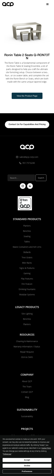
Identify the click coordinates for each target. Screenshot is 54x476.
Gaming (27, 273)
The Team (27, 386)
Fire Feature (27, 284)
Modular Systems (27, 294)
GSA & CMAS (27, 357)
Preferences (27, 471)
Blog (27, 397)
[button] (47, 4)
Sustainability (27, 416)
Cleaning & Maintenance (27, 341)
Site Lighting (27, 313)
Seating (27, 236)
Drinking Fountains (27, 289)
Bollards (27, 252)
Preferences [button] (7, 454)
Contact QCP (27, 391)
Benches (27, 231)
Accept (27, 460)
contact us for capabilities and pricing (27, 124)
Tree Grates (27, 257)
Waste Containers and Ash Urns (27, 247)
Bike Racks (27, 262)
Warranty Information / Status (27, 346)
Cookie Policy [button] (46, 448)
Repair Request (27, 351)
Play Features (27, 278)
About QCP (27, 381)
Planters (27, 225)
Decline (27, 466)
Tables (27, 241)
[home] (8, 4)
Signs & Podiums (27, 268)
